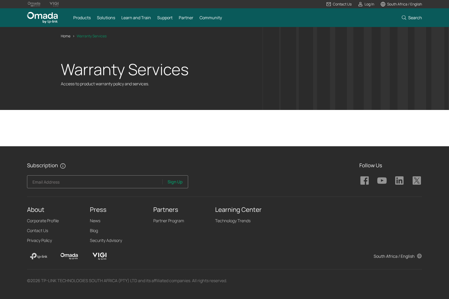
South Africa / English (394, 256)
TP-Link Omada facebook (364, 180)
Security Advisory (106, 240)
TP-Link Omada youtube (382, 180)
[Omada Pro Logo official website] (34, 4)
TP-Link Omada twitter (417, 180)
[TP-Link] (38, 256)
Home (65, 35)
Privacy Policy (39, 240)
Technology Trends (232, 221)
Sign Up (175, 182)
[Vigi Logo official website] (54, 4)
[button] (339, 4)
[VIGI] (99, 256)
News (95, 221)
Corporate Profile (43, 221)
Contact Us (37, 230)
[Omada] (69, 256)
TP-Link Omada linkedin (399, 180)
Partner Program (168, 221)
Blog (94, 230)
